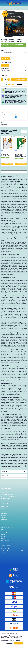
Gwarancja (5, 475)
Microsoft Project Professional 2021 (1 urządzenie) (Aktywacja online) (20, 156)
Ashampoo (17, 112)
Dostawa (3, 536)
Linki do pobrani (5, 540)
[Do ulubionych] (14, 107)
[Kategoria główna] (1, 8)
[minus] (2, 79)
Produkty (3, 508)
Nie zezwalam (9, 643)
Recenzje (4, 471)
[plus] (8, 79)
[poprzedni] (22, 131)
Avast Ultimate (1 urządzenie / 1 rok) (5, 155)
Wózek (3, 517)
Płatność (3, 534)
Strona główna (4, 492)
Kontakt (3, 538)
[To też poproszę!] (7, 164)
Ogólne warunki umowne (7, 494)
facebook (1, 556)
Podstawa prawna (5, 532)
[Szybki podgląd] (11, 136)
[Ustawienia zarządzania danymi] (4, 556)
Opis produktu (4, 124)
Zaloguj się (4, 511)
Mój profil (3, 515)
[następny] (25, 131)
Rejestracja (4, 513)
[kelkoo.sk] (14, 615)
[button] (14, 84)
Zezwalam (18, 643)
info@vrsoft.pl (6, 548)
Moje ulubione (4, 519)
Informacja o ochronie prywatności (9, 496)
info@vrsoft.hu (6, 498)
